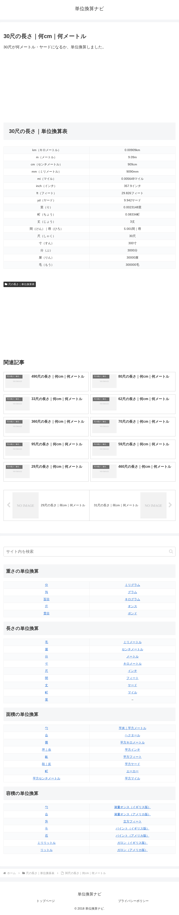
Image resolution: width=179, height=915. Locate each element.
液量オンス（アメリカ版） (132, 814)
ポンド (132, 613)
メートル (132, 656)
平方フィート (132, 757)
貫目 (46, 613)
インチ (132, 671)
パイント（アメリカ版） (132, 835)
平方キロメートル (132, 742)
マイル (132, 692)
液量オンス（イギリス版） (132, 807)
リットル (46, 850)
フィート (132, 678)
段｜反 (46, 764)
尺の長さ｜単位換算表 (21, 284)
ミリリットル (46, 842)
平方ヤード (132, 764)
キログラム (132, 599)
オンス (132, 606)
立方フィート (132, 821)
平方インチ (132, 749)
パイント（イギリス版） (132, 828)
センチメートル (132, 649)
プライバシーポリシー (133, 901)
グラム (132, 592)
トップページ (45, 901)
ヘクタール (132, 735)
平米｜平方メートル (132, 728)
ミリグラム (132, 585)
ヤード (132, 685)
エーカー (132, 771)
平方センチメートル (46, 778)
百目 (46, 599)
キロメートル (132, 663)
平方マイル (132, 778)
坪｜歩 (46, 749)
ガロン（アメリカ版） (132, 850)
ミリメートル (132, 642)
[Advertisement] (46, 86)
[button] (171, 551)
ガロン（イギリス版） (132, 842)
